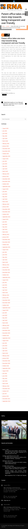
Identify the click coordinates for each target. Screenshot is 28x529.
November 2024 (6, 181)
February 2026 (6, 143)
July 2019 (5, 343)
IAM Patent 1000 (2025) (8, 457)
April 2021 (5, 290)
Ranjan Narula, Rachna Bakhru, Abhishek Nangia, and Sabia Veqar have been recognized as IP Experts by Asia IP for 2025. (15, 448)
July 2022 (5, 252)
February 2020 (6, 325)
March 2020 (5, 322)
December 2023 (6, 209)
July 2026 (5, 130)
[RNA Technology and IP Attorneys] (11, 7)
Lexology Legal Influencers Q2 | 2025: (11, 452)
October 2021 (6, 274)
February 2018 (6, 386)
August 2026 (5, 128)
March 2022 (5, 262)
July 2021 (5, 282)
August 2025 (5, 158)
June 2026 (5, 133)
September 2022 (6, 247)
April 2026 (5, 138)
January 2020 (6, 328)
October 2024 (6, 184)
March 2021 (5, 292)
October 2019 (6, 335)
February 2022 (6, 264)
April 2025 (5, 168)
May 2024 (5, 196)
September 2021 (6, 277)
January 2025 (6, 176)
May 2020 (5, 317)
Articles (7, 26)
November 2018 (6, 363)
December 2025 (6, 148)
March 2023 (5, 232)
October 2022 (6, 244)
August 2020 (5, 310)
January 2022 (6, 267)
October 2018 (6, 365)
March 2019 (5, 353)
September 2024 (6, 186)
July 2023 (5, 221)
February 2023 (6, 234)
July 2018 (5, 373)
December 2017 (6, 388)
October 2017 (6, 391)
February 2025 (6, 173)
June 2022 (5, 254)
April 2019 (5, 350)
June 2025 (5, 163)
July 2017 (5, 393)
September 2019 (6, 338)
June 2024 (5, 194)
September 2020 (6, 307)
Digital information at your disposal (13, 102)
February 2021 (6, 295)
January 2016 (6, 396)
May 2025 (5, 166)
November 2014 (6, 398)
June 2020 (5, 315)
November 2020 (6, 302)
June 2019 (5, 345)
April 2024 (5, 199)
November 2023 (6, 211)
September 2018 (6, 368)
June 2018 (5, 376)
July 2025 (5, 161)
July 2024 (5, 191)
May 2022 (5, 257)
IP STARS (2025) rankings (8, 462)
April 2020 (5, 320)
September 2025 (6, 156)
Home (3, 26)
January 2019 (6, 358)
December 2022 (6, 239)
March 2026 (5, 141)
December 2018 (6, 360)
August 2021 (5, 280)
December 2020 (6, 300)
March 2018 (5, 383)
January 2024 (6, 206)
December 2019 (6, 330)
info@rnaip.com (7, 500)
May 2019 (5, 348)
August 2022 (5, 249)
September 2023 (6, 216)
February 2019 (6, 355)
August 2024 (5, 189)
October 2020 (6, 305)
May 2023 (5, 226)
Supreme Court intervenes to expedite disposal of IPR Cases (13, 104)
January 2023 (6, 237)
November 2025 (6, 151)
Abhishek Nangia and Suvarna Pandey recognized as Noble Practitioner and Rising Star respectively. (15, 468)
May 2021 (5, 287)
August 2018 (5, 370)
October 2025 (6, 153)
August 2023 (5, 219)
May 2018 (5, 378)
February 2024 (6, 204)
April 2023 (5, 229)
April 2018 (5, 381)
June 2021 (5, 285)
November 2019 (6, 333)
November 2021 (6, 272)
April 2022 (5, 259)
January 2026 (6, 146)
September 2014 (6, 401)
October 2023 (6, 214)
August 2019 (5, 340)
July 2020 (5, 312)
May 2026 (5, 136)
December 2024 (6, 178)
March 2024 (5, 201)
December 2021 (6, 269)
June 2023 (5, 224)
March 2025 (5, 171)
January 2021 (6, 297)
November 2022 (6, 242)
